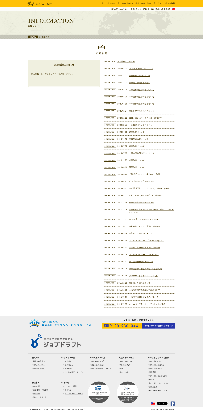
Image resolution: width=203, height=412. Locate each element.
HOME (33, 37)
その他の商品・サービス (74, 372)
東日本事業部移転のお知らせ (141, 202)
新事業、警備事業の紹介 (139, 83)
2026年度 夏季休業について (141, 68)
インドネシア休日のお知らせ (141, 181)
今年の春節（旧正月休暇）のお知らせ (145, 195)
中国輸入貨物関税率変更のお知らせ (144, 247)
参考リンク (153, 387)
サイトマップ (80, 409)
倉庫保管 (68, 369)
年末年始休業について (138, 139)
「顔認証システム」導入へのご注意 (144, 174)
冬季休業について (137, 160)
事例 (121, 369)
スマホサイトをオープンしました (143, 276)
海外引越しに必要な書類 (158, 376)
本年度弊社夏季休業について (141, 90)
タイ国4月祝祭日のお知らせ (141, 262)
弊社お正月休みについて (139, 283)
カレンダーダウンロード (74, 394)
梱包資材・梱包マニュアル (159, 391)
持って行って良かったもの (159, 383)
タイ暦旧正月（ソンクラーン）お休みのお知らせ (150, 188)
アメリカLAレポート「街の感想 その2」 (146, 240)
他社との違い (125, 372)
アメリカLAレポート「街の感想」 (144, 254)
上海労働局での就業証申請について (144, 290)
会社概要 (36, 386)
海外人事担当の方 (97, 361)
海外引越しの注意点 (156, 365)
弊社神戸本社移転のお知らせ (141, 111)
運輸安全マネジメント (40, 409)
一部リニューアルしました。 (141, 233)
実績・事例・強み (126, 361)
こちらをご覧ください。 (63, 74)
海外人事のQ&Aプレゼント (101, 369)
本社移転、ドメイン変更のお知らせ (144, 226)
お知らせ (68, 390)
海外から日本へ (39, 365)
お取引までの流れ (97, 365)
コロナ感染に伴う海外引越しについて (145, 118)
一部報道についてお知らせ (140, 125)
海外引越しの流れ (155, 361)
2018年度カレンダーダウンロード (144, 219)
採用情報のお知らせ (126, 61)
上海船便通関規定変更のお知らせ (143, 297)
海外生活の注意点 (155, 369)
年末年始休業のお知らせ (139, 75)
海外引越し (69, 361)
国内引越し (69, 365)
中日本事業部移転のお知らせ (141, 153)
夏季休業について (137, 132)
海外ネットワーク (39, 397)
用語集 (151, 379)
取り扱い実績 (125, 365)
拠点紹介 (36, 394)
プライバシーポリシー (61, 409)
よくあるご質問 (71, 386)
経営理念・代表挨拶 (40, 390)
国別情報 (152, 372)
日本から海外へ (39, 361)
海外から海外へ (39, 369)
